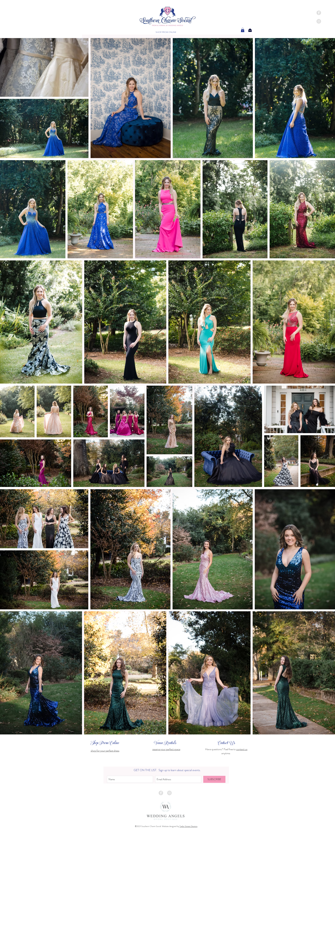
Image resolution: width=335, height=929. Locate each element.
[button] (242, 30)
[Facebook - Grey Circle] (161, 793)
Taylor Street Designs (188, 826)
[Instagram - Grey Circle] (169, 793)
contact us (241, 749)
